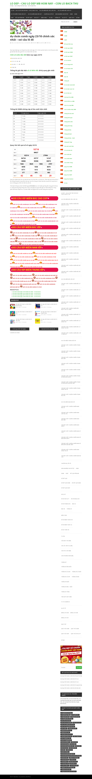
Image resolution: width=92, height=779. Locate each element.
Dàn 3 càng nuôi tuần (65, 738)
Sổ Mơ (78, 17)
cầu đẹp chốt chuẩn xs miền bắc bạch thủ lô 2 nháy (70, 309)
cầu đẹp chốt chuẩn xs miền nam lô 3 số (71, 432)
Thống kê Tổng (68, 142)
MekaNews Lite (17, 776)
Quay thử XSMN (68, 170)
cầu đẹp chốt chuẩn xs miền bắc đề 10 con (70, 229)
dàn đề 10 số (69, 749)
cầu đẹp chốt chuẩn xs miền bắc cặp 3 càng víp (71, 333)
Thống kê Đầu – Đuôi (69, 138)
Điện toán (44, 17)
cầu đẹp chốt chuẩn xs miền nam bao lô (70, 407)
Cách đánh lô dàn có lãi (66, 736)
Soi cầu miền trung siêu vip (18, 14)
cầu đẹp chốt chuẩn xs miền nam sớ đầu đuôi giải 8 (71, 438)
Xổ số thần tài (67, 93)
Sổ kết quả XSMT (68, 56)
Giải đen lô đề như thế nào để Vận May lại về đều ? (49, 329)
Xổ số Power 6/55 (65, 503)
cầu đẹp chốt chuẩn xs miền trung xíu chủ (70, 395)
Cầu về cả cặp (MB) (69, 105)
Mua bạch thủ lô (73, 761)
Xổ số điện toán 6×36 (67, 519)
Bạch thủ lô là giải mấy (66, 722)
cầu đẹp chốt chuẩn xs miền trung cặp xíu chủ (70, 352)
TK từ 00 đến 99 (68, 150)
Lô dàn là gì (72, 759)
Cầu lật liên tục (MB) (69, 101)
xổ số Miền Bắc (33, 70)
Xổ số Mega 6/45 (75, 498)
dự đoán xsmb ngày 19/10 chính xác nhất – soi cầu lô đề (26, 293)
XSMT (12, 17)
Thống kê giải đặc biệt (65, 769)
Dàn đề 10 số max (65, 751)
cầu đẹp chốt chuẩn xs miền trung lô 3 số (70, 370)
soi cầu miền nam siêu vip (35, 14)
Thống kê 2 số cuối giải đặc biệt (67, 767)
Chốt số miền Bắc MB (18, 55)
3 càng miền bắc (75, 714)
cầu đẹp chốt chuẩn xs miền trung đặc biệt (70, 358)
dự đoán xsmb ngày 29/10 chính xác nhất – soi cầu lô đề (26, 294)
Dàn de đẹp (78, 746)
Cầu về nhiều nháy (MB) (70, 109)
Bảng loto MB (65, 612)
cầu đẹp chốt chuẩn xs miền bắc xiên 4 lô (70, 260)
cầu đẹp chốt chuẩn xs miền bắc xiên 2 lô (70, 247)
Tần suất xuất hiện (69, 146)
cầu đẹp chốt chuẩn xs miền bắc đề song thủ (70, 272)
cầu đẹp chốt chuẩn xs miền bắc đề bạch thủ (70, 235)
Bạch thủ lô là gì (76, 722)
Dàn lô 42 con (64, 748)
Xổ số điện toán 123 (69, 89)
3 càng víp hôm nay (75, 716)
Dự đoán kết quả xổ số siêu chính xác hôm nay (71, 755)
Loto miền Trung (68, 162)
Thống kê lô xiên (68, 121)
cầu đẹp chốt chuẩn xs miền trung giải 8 (70, 364)
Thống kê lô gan (68, 117)
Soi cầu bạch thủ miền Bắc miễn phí (68, 763)
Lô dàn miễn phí (64, 761)
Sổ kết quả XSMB (68, 48)
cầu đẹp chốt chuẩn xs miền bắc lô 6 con (49, 320)
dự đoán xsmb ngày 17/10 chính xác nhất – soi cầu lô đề (26, 291)
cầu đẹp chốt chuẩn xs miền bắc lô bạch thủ (70, 303)
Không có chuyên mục (74, 757)
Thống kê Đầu (67, 129)
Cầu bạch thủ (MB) (68, 97)
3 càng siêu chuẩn (65, 716)
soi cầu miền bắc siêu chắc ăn (47, 10)
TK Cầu (50, 17)
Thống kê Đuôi (68, 134)
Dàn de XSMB (72, 744)
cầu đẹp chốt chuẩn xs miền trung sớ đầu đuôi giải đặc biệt (70, 382)
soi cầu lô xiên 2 (64, 765)
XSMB (71, 14)
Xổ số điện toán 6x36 (69, 85)
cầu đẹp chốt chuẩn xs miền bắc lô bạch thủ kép (23, 305)
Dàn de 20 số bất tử (65, 742)
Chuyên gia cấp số (49, 14)
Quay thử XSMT (68, 174)
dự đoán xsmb (64, 757)
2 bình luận (48, 42)
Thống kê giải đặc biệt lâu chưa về (68, 771)
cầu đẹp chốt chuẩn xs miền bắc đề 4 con (70, 210)
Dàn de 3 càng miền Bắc (66, 740)
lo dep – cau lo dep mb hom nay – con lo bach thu (44, 3)
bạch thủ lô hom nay (65, 720)
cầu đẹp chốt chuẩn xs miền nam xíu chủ (71, 456)
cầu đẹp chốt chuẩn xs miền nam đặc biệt (70, 419)
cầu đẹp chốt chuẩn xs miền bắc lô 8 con (49, 305)
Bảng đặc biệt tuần (65, 732)
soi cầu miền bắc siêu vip (64, 10)
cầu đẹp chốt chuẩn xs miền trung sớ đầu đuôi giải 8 (70, 376)
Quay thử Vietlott (68, 179)
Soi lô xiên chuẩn (74, 765)
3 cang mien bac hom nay (66, 712)
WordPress (28, 776)
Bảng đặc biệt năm (72, 728)
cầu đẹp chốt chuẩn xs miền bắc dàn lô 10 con (70, 204)
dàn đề (62, 749)
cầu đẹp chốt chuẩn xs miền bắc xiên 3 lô (70, 253)
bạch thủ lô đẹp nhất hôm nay (67, 726)
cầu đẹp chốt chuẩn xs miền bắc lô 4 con (24, 312)
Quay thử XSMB (68, 166)
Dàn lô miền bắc (72, 748)
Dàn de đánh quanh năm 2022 (67, 746)
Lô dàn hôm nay (64, 759)
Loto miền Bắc (67, 154)
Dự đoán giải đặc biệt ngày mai (67, 753)
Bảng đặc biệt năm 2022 (66, 730)
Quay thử (71, 17)
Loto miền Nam (68, 158)
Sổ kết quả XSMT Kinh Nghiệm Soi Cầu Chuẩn (21, 329)
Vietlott (36, 17)
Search (75, 21)
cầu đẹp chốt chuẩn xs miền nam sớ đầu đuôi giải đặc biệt (71, 444)
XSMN (75, 14)
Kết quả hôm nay (19, 17)
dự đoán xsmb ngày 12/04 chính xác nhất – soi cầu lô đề (26, 296)
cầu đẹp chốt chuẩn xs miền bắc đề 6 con (70, 216)
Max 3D (66, 72)
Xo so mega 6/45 (68, 64)
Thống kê (57, 17)
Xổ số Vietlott (65, 498)
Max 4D (66, 76)
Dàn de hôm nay (64, 744)
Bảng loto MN (74, 612)
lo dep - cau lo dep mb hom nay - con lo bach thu (20, 42)
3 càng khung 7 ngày (65, 714)
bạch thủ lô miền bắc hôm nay (67, 724)
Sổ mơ (65, 183)
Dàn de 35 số (74, 742)
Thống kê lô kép (68, 125)
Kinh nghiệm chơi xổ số (61, 14)
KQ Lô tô (64, 17)
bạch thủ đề (63, 728)
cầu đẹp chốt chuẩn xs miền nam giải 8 (70, 425)
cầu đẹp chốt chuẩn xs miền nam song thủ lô (70, 450)
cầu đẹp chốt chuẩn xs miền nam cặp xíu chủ (70, 413)
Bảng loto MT (65, 617)
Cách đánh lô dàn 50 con (66, 734)
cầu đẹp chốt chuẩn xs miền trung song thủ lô (70, 389)
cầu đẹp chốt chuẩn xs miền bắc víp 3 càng (71, 241)
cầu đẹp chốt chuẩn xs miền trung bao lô (70, 345)
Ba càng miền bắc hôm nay (66, 718)
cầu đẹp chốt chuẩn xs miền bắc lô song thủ (70, 321)
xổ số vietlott (67, 60)
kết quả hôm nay (68, 44)
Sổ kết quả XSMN (68, 52)
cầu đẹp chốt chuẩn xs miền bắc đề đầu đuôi (24, 320)
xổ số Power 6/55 (68, 68)
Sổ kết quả (29, 17)
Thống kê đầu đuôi (69, 113)
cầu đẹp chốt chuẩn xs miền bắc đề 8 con (70, 223)
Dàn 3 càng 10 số (77, 736)
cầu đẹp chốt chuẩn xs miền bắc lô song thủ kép (48, 312)
